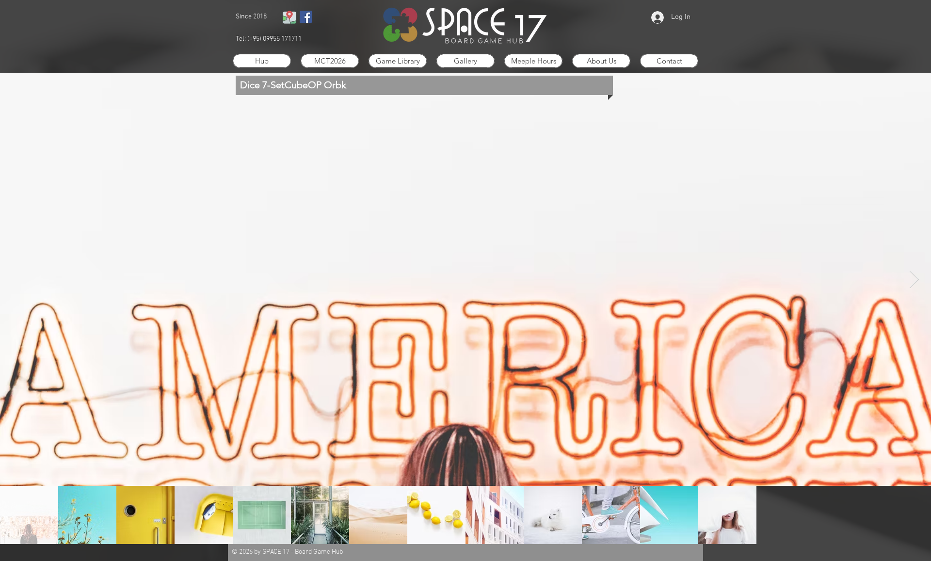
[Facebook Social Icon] (306, 17)
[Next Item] (914, 279)
